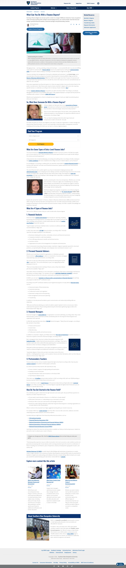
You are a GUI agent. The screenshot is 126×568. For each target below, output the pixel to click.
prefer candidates (33, 160)
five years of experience (62, 334)
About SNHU (89, 8)
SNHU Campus (90, 3)
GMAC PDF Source (50, 94)
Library (74, 552)
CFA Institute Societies (35, 418)
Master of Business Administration (36, 78)
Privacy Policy (63, 562)
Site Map (55, 562)
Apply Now (79, 3)
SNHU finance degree (53, 436)
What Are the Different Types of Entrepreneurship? (71, 482)
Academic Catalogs (56, 550)
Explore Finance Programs (35, 29)
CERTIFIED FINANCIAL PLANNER (63, 273)
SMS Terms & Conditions (87, 562)
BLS (67, 88)
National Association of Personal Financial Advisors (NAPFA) (45, 424)
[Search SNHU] (98, 3)
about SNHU (70, 533)
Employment (67, 552)
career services (43, 410)
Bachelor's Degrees (89, 18)
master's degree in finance (38, 90)
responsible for (42, 314)
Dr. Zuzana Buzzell (67, 191)
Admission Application (90, 27)
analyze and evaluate (41, 217)
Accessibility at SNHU (73, 562)
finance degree (46, 69)
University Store (67, 550)
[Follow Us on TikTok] (72, 566)
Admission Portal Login (79, 550)
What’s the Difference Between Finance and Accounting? (33, 482)
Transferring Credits (89, 22)
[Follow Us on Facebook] (54, 566)
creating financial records (71, 163)
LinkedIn (63, 456)
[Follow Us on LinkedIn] (58, 566)
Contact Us (35, 562)
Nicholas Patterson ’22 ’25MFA (34, 451)
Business (43, 11)
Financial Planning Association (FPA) (38, 420)
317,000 (41, 230)
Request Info (67, 3)
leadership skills (31, 341)
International (59, 552)
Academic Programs (35, 8)
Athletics (52, 552)
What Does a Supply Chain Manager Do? (53, 481)
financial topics (75, 282)
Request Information (89, 25)
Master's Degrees (88, 20)
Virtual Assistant (121, 564)
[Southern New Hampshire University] (34, 3)
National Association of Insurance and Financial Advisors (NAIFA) (46, 422)
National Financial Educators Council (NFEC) (40, 426)
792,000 (48, 321)
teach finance (44, 383)
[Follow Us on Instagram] (67, 566)
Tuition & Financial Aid (71, 8)
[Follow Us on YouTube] (63, 566)
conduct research (31, 363)
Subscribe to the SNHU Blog (91, 33)
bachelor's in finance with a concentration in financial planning (55, 278)
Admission (53, 8)
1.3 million (37, 378)
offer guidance (39, 256)
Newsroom (36, 11)
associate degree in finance (46, 152)
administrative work (32, 171)
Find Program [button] (40, 144)
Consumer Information (46, 562)
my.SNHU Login (45, 550)
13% (28, 262)
